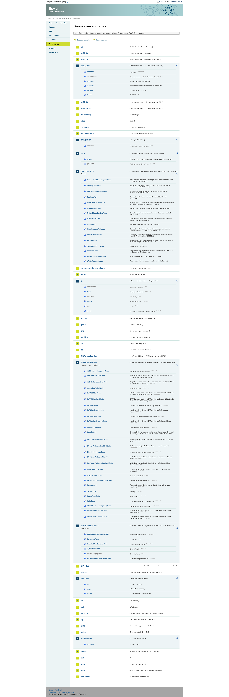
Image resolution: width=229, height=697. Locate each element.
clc (88, 584)
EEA (58, 1)
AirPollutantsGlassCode (96, 376)
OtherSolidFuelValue (94, 235)
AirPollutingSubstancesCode (98, 534)
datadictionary (87, 134)
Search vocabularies (83, 40)
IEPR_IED (85, 566)
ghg (82, 331)
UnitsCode (91, 501)
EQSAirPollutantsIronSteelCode (99, 446)
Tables (51, 31)
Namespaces (53, 52)
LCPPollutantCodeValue (96, 203)
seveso (84, 652)
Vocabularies (54, 44)
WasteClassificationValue (96, 256)
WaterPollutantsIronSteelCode (98, 517)
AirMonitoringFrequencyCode (98, 371)
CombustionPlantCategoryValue (99, 180)
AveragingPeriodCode (95, 388)
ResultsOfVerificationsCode (97, 544)
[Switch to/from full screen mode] (168, 1)
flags (89, 291)
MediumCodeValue (94, 208)
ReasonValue (92, 240)
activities (90, 72)
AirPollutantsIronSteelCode (97, 382)
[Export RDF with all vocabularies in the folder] (177, 66)
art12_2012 (86, 53)
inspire (84, 572)
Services (52, 48)
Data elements (54, 35)
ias (82, 344)
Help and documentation (58, 23)
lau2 (82, 607)
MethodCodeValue (94, 219)
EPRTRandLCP (88, 171)
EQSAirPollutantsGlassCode (97, 440)
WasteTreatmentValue (95, 261)
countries (90, 81)
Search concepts (101, 40)
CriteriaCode (91, 432)
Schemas (52, 40)
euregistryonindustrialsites (93, 268)
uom (83, 664)
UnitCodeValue (92, 251)
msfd (83, 626)
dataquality (86, 140)
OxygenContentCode (94, 475)
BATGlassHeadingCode (95, 410)
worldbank (85, 677)
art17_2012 (86, 102)
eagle (89, 589)
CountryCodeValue (94, 185)
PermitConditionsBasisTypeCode (99, 480)
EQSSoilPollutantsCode (96, 452)
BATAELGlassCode (94, 393)
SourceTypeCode (93, 496)
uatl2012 (90, 593)
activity (89, 159)
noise (83, 632)
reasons (90, 90)
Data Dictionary (66, 18)
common (85, 127)
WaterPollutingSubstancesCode (99, 558)
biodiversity (86, 115)
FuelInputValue (92, 197)
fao (82, 281)
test (82, 658)
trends (89, 95)
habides (84, 337)
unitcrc (89, 311)
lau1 (82, 601)
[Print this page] (165, 1)
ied (82, 350)
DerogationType (93, 539)
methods (90, 86)
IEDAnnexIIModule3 (90, 362)
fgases (84, 318)
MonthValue (91, 224)
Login (161, 1)
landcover (85, 578)
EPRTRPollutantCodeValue (97, 191)
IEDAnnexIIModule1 (90, 356)
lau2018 (84, 613)
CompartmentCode (94, 427)
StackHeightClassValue (95, 246)
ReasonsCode (92, 485)
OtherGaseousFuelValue (96, 229)
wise (83, 670)
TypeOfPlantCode (93, 549)
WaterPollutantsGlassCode (97, 510)
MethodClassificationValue (97, 213)
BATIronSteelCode (94, 416)
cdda (83, 121)
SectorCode (91, 491)
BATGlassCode (92, 405)
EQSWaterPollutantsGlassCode (98, 457)
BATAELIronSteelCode (95, 399)
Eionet (58, 18)
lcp (82, 620)
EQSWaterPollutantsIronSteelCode (100, 463)
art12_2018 (86, 60)
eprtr (83, 153)
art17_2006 (86, 66)
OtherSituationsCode (95, 469)
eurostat (84, 275)
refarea (89, 301)
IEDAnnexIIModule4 (90, 526)
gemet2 (84, 325)
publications (86, 638)
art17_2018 (86, 108)
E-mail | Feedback (55, 690)
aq (82, 47)
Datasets (52, 27)
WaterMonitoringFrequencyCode (99, 506)
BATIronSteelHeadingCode (97, 421)
